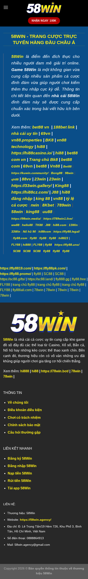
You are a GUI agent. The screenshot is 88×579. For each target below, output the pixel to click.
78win (38, 290)
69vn (45, 133)
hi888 (27, 244)
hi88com (44, 231)
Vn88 (55, 166)
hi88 (41, 146)
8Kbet (48, 205)
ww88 (15, 225)
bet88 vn (40, 127)
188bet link (64, 127)
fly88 (33, 238)
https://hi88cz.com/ (29, 192)
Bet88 (67, 166)
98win (69, 173)
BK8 (49, 140)
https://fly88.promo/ (15, 274)
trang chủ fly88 (24, 284)
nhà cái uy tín (24, 133)
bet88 (41, 166)
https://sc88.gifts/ (12, 279)
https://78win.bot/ (55, 371)
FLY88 (15, 244)
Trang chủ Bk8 (43, 159)
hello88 (27, 225)
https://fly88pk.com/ (50, 268)
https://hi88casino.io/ (31, 153)
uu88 (47, 211)
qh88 (15, 179)
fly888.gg (62, 279)
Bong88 (56, 173)
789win (64, 205)
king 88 (43, 198)
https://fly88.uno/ (66, 244)
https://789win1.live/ (58, 218)
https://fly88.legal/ (66, 231)
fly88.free (79, 279)
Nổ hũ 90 (29, 231)
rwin (35, 205)
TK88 (39, 225)
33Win (15, 231)
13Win (73, 225)
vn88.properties (26, 140)
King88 (62, 185)
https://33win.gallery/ (31, 185)
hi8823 (63, 238)
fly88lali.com (22, 290)
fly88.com (20, 238)
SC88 (17, 251)
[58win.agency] (44, 7)
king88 (32, 211)
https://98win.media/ (26, 218)
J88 (47, 225)
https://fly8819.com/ (15, 268)
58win (17, 211)
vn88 (58, 198)
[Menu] (5, 7)
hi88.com (59, 225)
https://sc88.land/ (40, 279)
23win (40, 179)
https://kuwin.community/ (29, 173)
